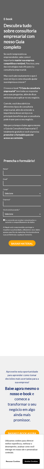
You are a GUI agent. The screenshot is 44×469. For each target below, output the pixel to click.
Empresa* (6, 199)
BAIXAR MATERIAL (22, 243)
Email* (5, 179)
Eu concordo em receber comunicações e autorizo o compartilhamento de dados (20, 221)
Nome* (5, 169)
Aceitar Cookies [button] (31, 461)
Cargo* (5, 189)
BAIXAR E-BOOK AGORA (22, 433)
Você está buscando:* (11, 210)
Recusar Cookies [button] (13, 461)
